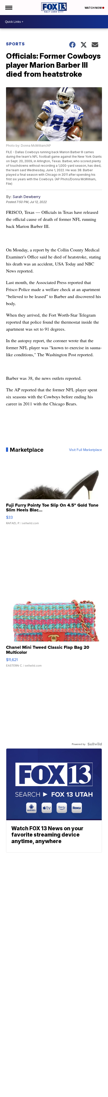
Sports (15, 43)
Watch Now (93, 7)
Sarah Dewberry (26, 196)
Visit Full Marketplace (85, 449)
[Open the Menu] (8, 7)
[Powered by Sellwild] (94, 744)
